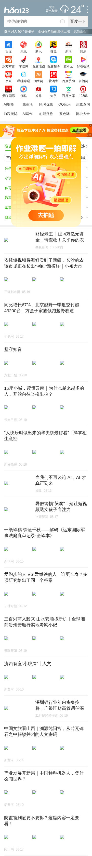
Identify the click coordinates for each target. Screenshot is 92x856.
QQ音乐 (64, 104)
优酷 (23, 95)
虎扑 (38, 95)
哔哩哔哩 (23, 81)
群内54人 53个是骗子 (19, 31)
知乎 (53, 95)
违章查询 (83, 104)
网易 (83, 51)
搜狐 (53, 51)
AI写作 (28, 114)
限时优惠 (46, 104)
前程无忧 (10, 114)
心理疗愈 (46, 114)
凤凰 (23, 51)
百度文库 (68, 95)
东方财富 (8, 66)
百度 (8, 51)
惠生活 (28, 104)
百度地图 (38, 66)
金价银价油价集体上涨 (54, 31)
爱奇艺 (68, 66)
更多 (82, 146)
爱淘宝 (53, 81)
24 (76, 10)
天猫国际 (8, 95)
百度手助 (68, 81)
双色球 (64, 114)
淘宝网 (38, 81)
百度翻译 (53, 66)
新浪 (68, 51)
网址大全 (83, 114)
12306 (83, 95)
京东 (8, 81)
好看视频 (83, 66)
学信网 (23, 66)
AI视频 (9, 104)
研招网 (83, 81)
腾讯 (38, 51)
